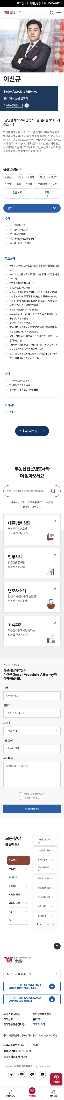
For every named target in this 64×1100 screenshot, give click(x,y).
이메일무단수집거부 (14, 1024)
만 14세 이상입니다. (31, 798)
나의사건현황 (34, 3)
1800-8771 (54, 3)
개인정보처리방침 (42, 1014)
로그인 (20, 3)
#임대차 (36, 507)
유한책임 (37, 1019)
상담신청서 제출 (32, 808)
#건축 (49, 502)
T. (13, 105)
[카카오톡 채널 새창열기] (32, 1074)
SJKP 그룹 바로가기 (19, 974)
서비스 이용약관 (11, 1014)
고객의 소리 (39, 1024)
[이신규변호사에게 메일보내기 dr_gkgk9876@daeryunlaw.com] (26, 105)
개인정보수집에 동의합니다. (34, 793)
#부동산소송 (18, 502)
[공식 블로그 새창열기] (21, 1074)
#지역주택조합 (35, 502)
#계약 (26, 507)
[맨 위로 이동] (57, 946)
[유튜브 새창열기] (42, 1074)
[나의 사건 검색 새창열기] (11, 1074)
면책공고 (8, 1019)
